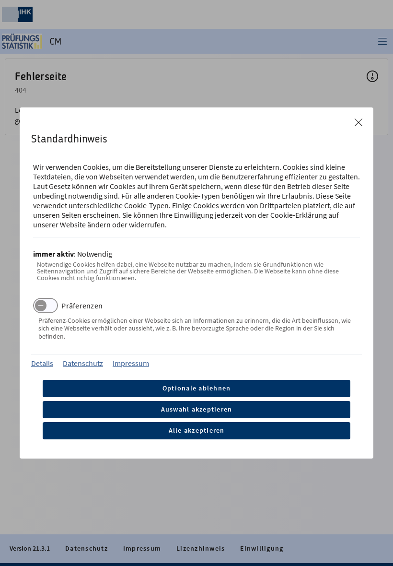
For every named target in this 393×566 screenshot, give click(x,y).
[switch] (45, 305)
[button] (358, 122)
